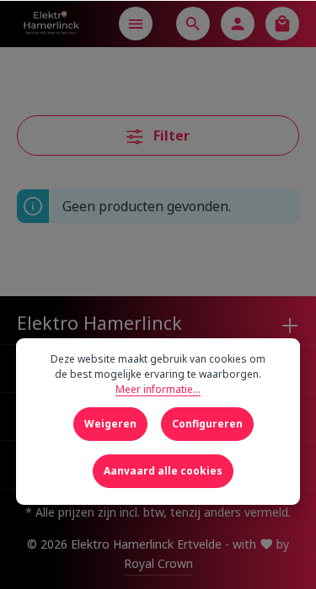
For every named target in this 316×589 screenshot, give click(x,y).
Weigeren (110, 424)
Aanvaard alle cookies (163, 471)
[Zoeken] (193, 23)
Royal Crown (158, 563)
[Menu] (136, 23)
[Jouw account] (237, 23)
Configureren (207, 424)
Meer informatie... (158, 389)
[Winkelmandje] (282, 23)
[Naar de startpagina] (51, 23)
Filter (170, 135)
